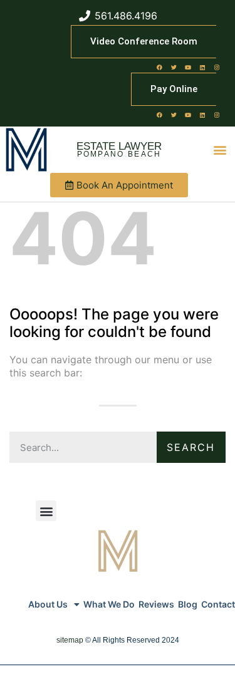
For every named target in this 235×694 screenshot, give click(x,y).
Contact (218, 604)
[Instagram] (216, 67)
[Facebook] (159, 67)
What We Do (109, 604)
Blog (187, 604)
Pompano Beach (119, 154)
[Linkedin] (202, 67)
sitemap (69, 640)
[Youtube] (188, 67)
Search (191, 447)
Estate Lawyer (119, 146)
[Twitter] (173, 67)
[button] (220, 150)
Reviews (156, 604)
